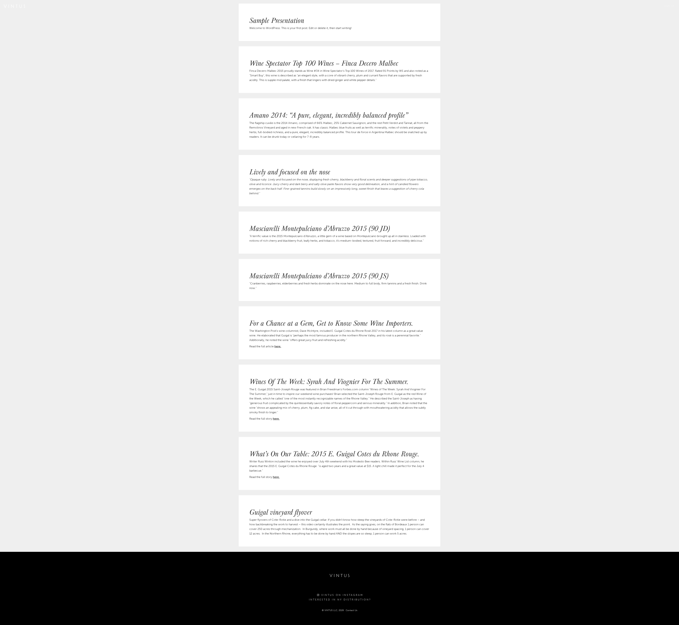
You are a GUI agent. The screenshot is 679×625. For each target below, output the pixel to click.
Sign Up (669, 6)
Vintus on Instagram (341, 595)
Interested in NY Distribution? (340, 599)
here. (277, 346)
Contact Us (351, 610)
